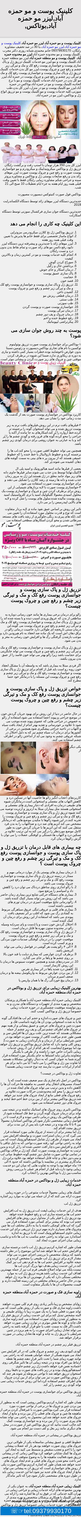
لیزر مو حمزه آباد (53, 46)
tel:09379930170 (47, 1510)
